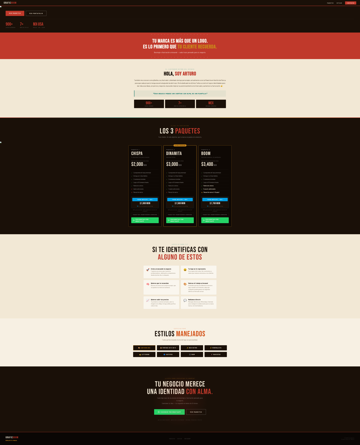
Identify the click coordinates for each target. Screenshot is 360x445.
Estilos (339, 3)
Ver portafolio (36, 13)
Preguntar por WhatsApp (142, 220)
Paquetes (330, 3)
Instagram (187, 438)
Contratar (350, 3)
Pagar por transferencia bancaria (145, 214)
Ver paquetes (15, 13)
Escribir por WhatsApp (171, 412)
